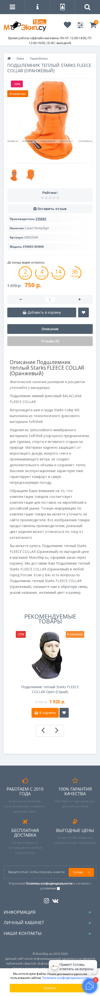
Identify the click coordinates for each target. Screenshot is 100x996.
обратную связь (74, 586)
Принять (50, 988)
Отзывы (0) (50, 341)
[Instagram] (45, 900)
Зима (20, 58)
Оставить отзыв (52, 208)
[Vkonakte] (54, 900)
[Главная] (9, 58)
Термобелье (39, 58)
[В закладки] (83, 312)
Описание (50, 329)
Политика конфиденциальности (65, 978)
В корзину (47, 712)
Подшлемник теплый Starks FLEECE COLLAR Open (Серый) (50, 689)
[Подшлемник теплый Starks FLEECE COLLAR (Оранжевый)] (50, 121)
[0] (93, 26)
